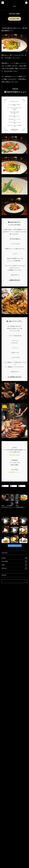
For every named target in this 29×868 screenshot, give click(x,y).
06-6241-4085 (14, 455)
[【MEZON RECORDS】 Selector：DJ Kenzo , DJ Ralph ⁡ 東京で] (6, 521)
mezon (14, 6)
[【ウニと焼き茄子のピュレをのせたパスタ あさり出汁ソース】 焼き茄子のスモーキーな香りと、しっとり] (6, 539)
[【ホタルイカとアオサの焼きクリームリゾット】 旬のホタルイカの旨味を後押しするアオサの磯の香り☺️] (23, 530)
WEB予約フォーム (14, 472)
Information (14, 568)
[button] (26, 3)
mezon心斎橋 (14, 561)
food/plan (14, 558)
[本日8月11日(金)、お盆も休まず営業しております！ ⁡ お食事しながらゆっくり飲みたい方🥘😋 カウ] (14, 521)
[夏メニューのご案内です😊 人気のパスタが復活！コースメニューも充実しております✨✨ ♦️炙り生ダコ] (6, 530)
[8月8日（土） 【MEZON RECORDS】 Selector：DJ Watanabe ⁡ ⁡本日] (23, 521)
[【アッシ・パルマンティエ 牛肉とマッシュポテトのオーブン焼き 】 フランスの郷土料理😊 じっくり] (14, 539)
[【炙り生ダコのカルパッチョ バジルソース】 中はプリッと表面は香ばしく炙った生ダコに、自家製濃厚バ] (23, 539)
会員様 (14, 564)
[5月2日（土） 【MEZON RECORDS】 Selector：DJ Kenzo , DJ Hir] (14, 530)
